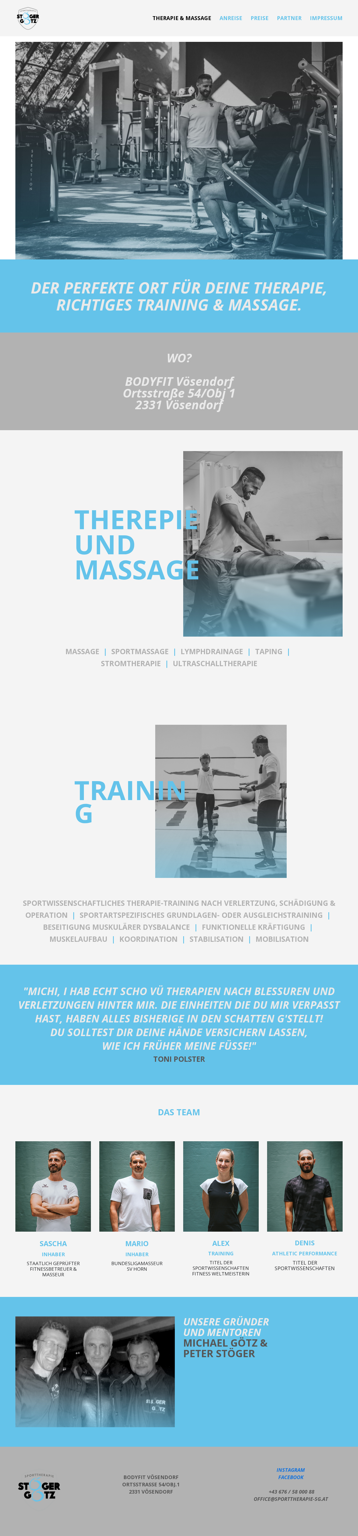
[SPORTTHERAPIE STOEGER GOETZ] (28, 19)
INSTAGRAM (291, 1470)
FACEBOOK (290, 1477)
